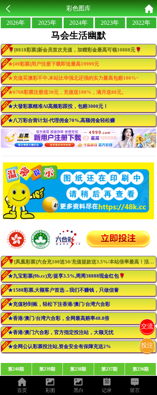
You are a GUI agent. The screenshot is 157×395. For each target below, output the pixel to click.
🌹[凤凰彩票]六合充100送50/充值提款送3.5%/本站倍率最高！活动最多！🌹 (82, 262)
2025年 (47, 22)
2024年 (78, 22)
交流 (147, 326)
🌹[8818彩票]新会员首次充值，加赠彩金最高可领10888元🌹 (74, 50)
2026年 (15, 22)
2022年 (141, 22)
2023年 (110, 22)
